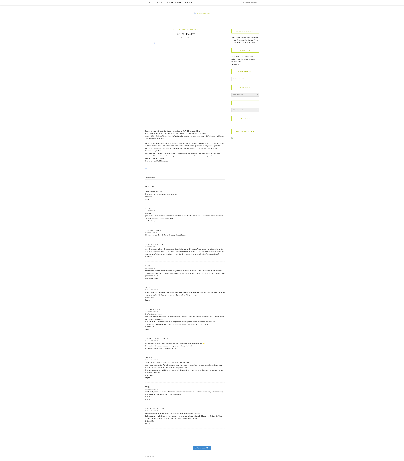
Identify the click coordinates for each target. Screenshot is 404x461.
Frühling (176, 29)
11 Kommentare (150, 177)
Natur (183, 29)
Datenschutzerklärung (174, 2)
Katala (148, 287)
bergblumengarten (154, 244)
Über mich (188, 2)
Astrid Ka (149, 187)
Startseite (148, 2)
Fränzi (148, 387)
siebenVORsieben (152, 309)
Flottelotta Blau (153, 230)
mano (147, 266)
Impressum (158, 2)
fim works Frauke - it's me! (157, 338)
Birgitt (148, 358)
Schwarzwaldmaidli (154, 409)
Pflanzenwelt (192, 29)
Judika (148, 208)
